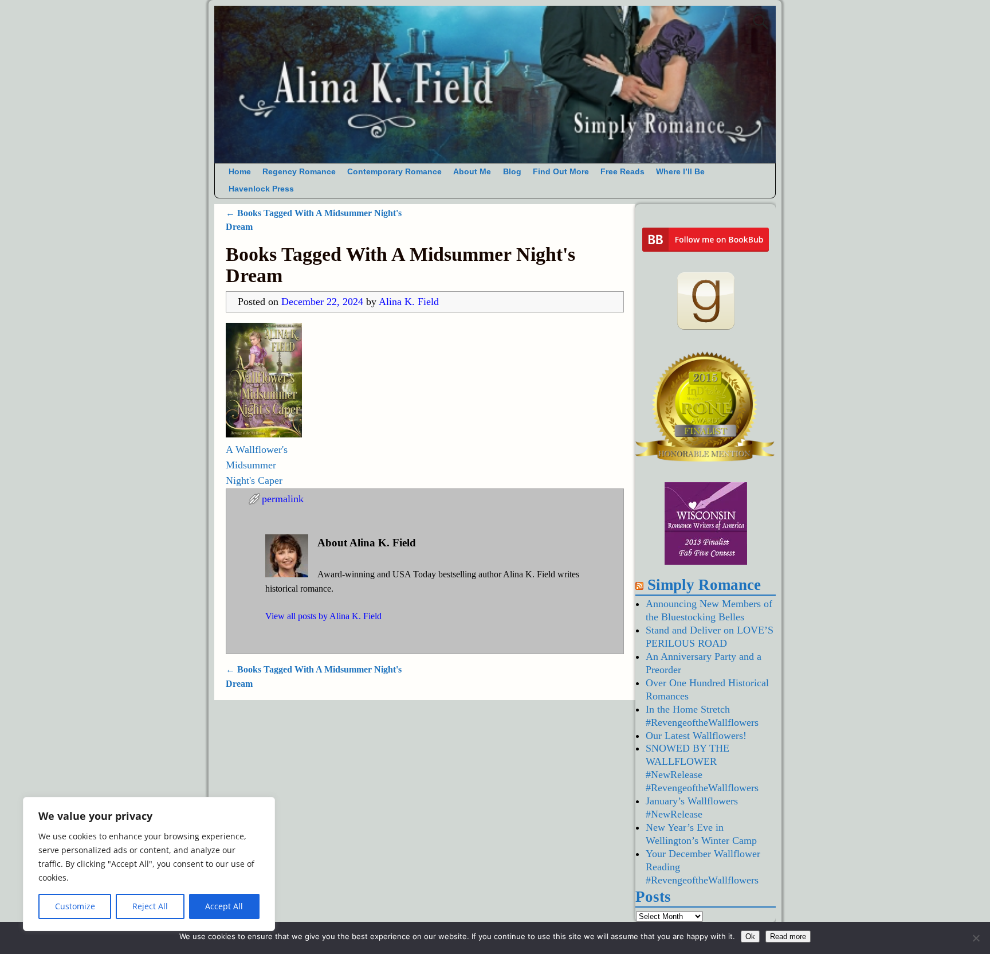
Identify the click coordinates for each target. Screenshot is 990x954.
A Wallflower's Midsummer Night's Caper (257, 465)
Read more (788, 936)
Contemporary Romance (394, 171)
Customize (75, 906)
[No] (975, 938)
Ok (750, 936)
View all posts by (323, 616)
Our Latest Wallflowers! (696, 735)
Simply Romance (704, 584)
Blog (512, 171)
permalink (283, 499)
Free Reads (622, 171)
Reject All (150, 906)
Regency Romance (299, 171)
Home (240, 171)
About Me (472, 171)
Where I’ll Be (680, 171)
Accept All (224, 906)
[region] (149, 864)
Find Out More (561, 171)
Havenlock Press (261, 189)
